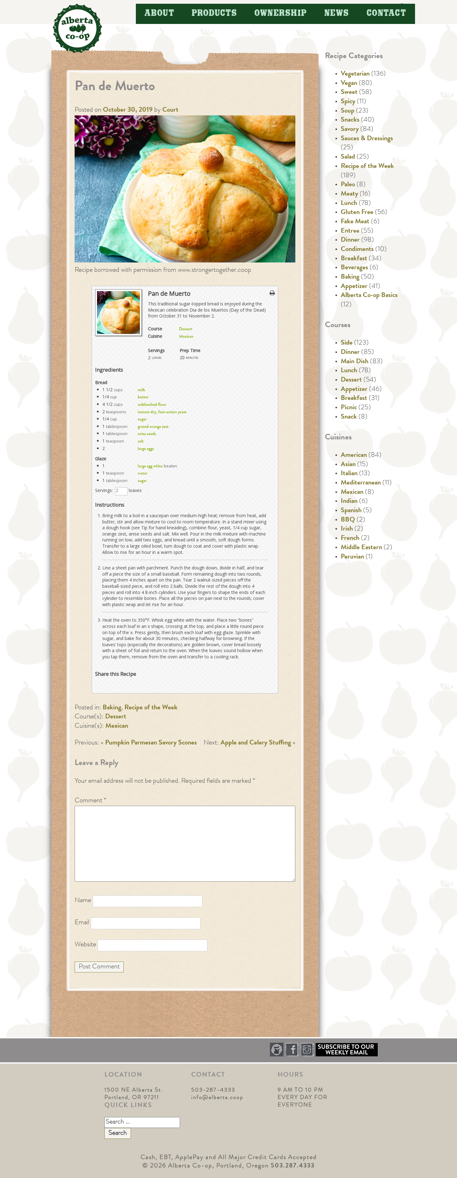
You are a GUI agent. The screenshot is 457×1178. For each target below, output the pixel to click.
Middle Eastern (361, 548)
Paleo (348, 185)
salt (141, 441)
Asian (348, 464)
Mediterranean (361, 483)
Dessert (185, 329)
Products (214, 13)
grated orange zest (153, 427)
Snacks (350, 120)
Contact (387, 13)
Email (82, 923)
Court (170, 110)
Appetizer (354, 286)
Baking (112, 708)
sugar (142, 419)
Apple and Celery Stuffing (255, 743)
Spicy (348, 102)
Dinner (350, 240)
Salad (348, 157)
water (142, 473)
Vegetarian (355, 74)
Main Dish (354, 362)
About (160, 13)
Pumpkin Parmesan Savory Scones (151, 743)
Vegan (349, 83)
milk (141, 390)
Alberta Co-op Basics (369, 295)
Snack (349, 417)
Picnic (349, 408)
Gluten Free (357, 212)
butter (143, 397)
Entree (350, 231)
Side (347, 343)
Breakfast (354, 259)
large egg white (150, 466)
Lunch (349, 203)
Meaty (349, 194)
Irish (347, 529)
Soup (347, 111)
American (354, 455)
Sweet (349, 92)
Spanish (351, 511)
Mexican (186, 337)
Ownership (281, 13)
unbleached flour (152, 405)
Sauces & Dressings (367, 139)
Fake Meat (355, 222)
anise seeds (147, 434)
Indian (349, 501)
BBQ (348, 520)
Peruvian (352, 557)
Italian (349, 474)
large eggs (146, 449)
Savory (350, 129)
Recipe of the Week (151, 708)
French (350, 538)
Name (83, 900)
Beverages (354, 268)
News (337, 13)
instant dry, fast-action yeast (162, 412)
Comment (90, 801)
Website (85, 945)
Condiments (357, 249)
